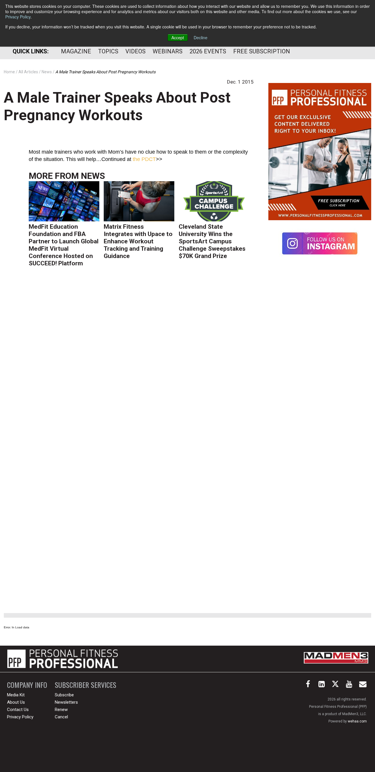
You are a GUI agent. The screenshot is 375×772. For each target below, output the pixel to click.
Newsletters (66, 702)
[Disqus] (141, 362)
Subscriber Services (85, 684)
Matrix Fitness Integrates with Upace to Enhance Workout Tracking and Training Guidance (138, 241)
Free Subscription (261, 51)
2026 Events (208, 51)
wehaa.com (357, 721)
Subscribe (64, 695)
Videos (135, 51)
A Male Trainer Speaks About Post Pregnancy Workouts (117, 106)
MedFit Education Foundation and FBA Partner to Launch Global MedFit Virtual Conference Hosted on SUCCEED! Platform (63, 245)
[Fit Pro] (62, 659)
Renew (61, 709)
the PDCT (144, 159)
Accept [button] (177, 37)
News (93, 176)
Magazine (76, 51)
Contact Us (18, 709)
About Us (16, 702)
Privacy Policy (17, 17)
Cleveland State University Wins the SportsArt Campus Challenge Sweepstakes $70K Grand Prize (212, 241)
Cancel (61, 717)
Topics (108, 51)
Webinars (168, 51)
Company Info (27, 684)
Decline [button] (200, 37)
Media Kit (16, 695)
